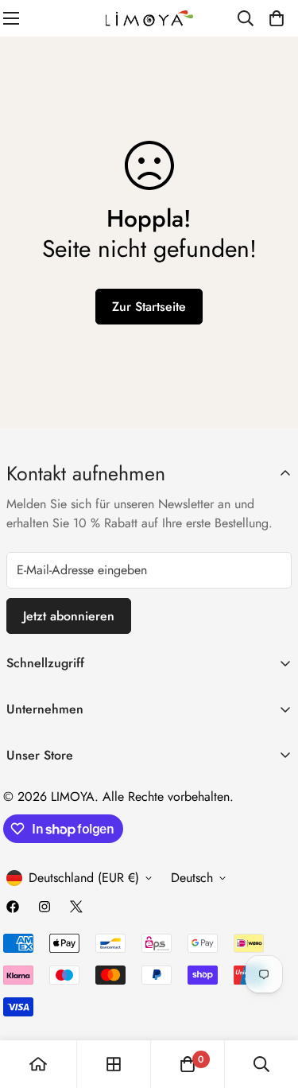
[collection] (114, 1064)
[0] (276, 18)
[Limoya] (149, 18)
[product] (38, 1064)
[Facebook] (12, 906)
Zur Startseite (149, 306)
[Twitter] (76, 906)
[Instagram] (44, 906)
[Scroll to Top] (269, 1004)
